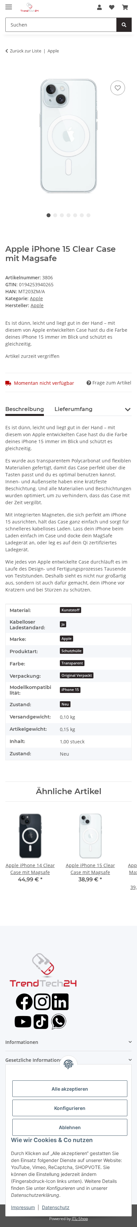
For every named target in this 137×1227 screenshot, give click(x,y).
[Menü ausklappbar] (8, 4)
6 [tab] (82, 215)
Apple (36, 298)
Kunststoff (70, 610)
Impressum (23, 1207)
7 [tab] (88, 215)
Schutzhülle (71, 650)
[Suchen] (124, 25)
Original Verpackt (77, 675)
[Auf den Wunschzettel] (117, 88)
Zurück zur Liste (25, 51)
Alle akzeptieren (70, 1089)
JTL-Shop (80, 1218)
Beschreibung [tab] (24, 409)
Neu (65, 704)
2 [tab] (55, 215)
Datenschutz (55, 1207)
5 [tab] (75, 215)
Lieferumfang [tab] (73, 409)
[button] (99, 7)
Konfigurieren (69, 1108)
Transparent (72, 663)
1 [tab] (49, 215)
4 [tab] (68, 215)
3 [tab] (62, 215)
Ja (63, 624)
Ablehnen (70, 1127)
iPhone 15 (70, 689)
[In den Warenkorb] (10, 71)
